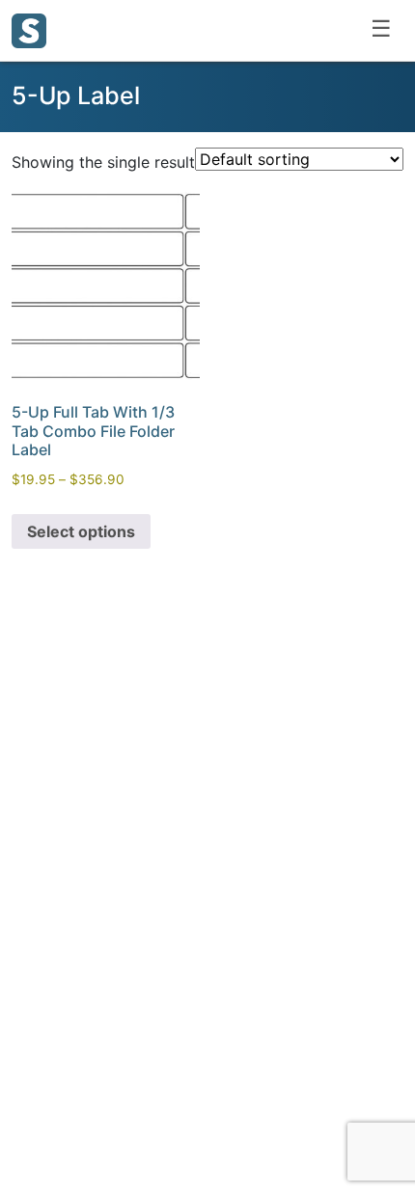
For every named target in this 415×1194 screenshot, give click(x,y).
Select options (81, 531)
